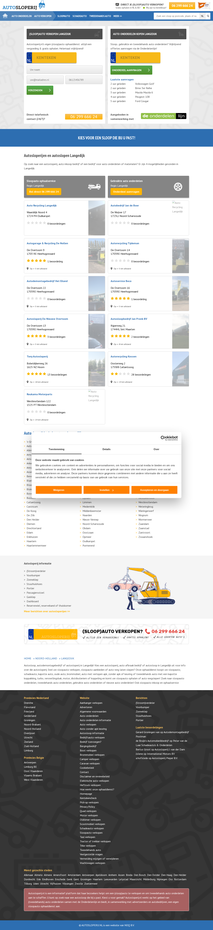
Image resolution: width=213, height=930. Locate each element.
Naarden (87, 515)
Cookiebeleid (87, 767)
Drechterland (34, 528)
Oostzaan (88, 532)
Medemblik (89, 506)
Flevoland (29, 707)
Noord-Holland (46, 658)
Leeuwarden (110, 879)
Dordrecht (29, 879)
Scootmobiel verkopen (92, 824)
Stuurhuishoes (34, 584)
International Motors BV (161, 753)
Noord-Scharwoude (93, 524)
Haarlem (31, 541)
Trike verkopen (88, 845)
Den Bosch (140, 875)
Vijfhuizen (55, 883)
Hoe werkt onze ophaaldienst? (97, 789)
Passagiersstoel (35, 592)
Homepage (86, 793)
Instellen (104, 490)
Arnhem (112, 875)
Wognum (143, 515)
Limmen (87, 502)
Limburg (28, 750)
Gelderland (30, 715)
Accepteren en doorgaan (154, 490)
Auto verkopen (42, 16)
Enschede (60, 879)
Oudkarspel (89, 541)
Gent (76, 879)
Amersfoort (59, 875)
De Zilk (31, 515)
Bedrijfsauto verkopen (92, 737)
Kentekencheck (88, 798)
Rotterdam (180, 879)
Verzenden (35, 90)
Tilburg (28, 883)
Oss (171, 879)
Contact (84, 772)
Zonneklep (32, 579)
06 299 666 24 (182, 5)
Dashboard (33, 601)
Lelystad (123, 879)
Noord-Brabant (32, 724)
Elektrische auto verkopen (94, 780)
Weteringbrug (145, 506)
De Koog (31, 511)
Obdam (87, 528)
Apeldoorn (101, 875)
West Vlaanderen (33, 779)
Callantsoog (33, 502)
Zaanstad (143, 528)
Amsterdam (74, 875)
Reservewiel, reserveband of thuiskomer (49, 605)
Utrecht (28, 737)
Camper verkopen (89, 759)
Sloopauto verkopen (91, 832)
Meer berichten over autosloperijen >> (47, 611)
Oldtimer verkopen (90, 819)
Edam (30, 532)
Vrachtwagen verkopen (92, 863)
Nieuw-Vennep (91, 519)
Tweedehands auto (100, 16)
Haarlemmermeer (36, 545)
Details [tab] (107, 449)
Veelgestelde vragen (91, 854)
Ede (39, 879)
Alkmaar (28, 875)
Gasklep (31, 597)
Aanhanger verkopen (91, 702)
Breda (129, 875)
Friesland (29, 711)
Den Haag (166, 875)
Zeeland (28, 741)
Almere (48, 875)
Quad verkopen (88, 811)
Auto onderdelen (22, 16)
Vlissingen (67, 883)
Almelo (38, 875)
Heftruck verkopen (90, 785)
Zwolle (79, 883)
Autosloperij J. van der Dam (170, 749)
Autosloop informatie (92, 733)
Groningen (29, 720)
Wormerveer (145, 519)
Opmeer (87, 536)
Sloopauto (63, 16)
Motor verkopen (89, 815)
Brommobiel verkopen (92, 754)
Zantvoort (144, 532)
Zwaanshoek (145, 536)
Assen (121, 875)
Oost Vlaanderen (33, 771)
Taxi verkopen (87, 837)
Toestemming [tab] (56, 449)
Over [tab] (156, 449)
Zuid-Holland (31, 746)
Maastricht (136, 879)
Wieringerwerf (146, 511)
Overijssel (29, 733)
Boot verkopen (88, 750)
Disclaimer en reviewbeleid (94, 776)
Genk (69, 879)
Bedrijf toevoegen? (90, 741)
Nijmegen (162, 879)
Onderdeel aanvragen (126, 70)
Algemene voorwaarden (93, 711)
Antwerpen (30, 762)
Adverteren (86, 707)
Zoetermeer (91, 883)
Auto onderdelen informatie (95, 720)
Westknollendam (147, 502)
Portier (30, 588)
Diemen (31, 524)
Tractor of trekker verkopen (95, 841)
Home (27, 658)
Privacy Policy (87, 806)
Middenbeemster (92, 511)
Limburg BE (30, 766)
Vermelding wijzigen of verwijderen (99, 858)
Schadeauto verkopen (92, 828)
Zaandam (143, 524)
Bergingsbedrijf (88, 746)
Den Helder (33, 519)
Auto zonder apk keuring (93, 728)
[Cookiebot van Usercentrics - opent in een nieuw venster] (163, 438)
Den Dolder (153, 875)
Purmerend (89, 545)
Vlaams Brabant (33, 775)
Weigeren (58, 490)
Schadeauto (80, 16)
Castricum (32, 506)
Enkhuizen (32, 536)
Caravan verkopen (90, 763)
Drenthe (28, 702)
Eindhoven (48, 879)
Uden (36, 883)
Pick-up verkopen (89, 802)
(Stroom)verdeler (36, 571)
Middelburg (149, 879)
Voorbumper (33, 575)
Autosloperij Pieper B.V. (165, 758)
